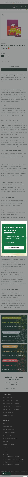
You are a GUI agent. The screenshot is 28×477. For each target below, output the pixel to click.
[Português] (25, 476)
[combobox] (25, 476)
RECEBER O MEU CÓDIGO (14, 247)
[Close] (25, 223)
